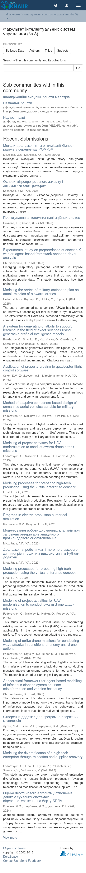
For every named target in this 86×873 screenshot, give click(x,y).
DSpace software (14, 848)
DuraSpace (10, 856)
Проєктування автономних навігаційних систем (42, 217)
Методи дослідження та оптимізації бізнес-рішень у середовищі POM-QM (38, 147)
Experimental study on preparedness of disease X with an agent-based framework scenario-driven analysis (42, 253)
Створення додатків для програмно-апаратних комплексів (40, 718)
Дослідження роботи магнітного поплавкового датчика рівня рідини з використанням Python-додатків (41, 553)
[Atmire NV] (71, 853)
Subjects (62, 50)
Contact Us (10, 860)
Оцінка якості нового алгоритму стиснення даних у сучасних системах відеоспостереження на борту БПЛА (37, 796)
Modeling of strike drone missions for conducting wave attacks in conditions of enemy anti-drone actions (41, 644)
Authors (34, 50)
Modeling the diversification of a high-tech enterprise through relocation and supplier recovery (43, 754)
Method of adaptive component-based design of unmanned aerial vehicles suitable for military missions (40, 406)
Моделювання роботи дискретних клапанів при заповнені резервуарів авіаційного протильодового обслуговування (41, 533)
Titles (48, 50)
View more (10, 837)
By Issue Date (15, 50)
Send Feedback (30, 860)
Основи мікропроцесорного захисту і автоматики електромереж (33, 183)
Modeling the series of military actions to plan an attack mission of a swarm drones (41, 291)
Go (78, 68)
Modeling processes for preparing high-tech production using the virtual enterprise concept (39, 484)
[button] (55, 5)
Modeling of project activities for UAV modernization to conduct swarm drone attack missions (38, 446)
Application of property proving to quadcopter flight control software (42, 368)
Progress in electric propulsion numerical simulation (35, 516)
